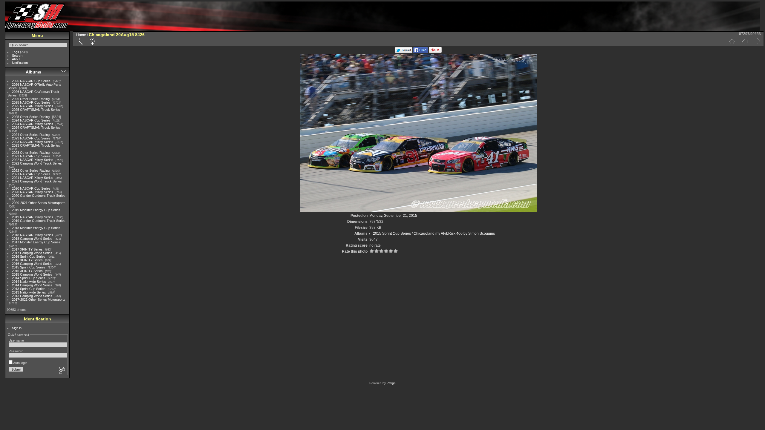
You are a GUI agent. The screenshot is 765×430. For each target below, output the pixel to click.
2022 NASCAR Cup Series (31, 156)
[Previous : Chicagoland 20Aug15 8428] (744, 41)
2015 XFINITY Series (27, 271)
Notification (20, 62)
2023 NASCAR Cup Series (31, 138)
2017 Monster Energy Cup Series (36, 242)
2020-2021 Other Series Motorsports (38, 203)
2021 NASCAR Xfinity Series (32, 177)
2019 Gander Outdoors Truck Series (38, 220)
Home (81, 35)
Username (16, 340)
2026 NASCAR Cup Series (31, 81)
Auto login (20, 363)
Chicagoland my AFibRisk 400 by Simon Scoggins (454, 233)
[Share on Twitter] (403, 52)
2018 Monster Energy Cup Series (36, 228)
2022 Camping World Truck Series (37, 163)
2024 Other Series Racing (31, 134)
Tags (15, 52)
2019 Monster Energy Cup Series (36, 210)
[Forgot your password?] (61, 371)
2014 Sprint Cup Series (28, 278)
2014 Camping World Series (32, 285)
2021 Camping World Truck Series (37, 181)
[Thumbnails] (732, 41)
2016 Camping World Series (32, 263)
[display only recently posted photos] (64, 72)
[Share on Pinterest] (435, 52)
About (16, 59)
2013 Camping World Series (32, 296)
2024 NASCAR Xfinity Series (32, 124)
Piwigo (391, 383)
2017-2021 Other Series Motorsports (38, 299)
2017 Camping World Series (32, 253)
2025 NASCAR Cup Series (31, 102)
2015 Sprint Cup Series (28, 267)
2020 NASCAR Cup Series (31, 188)
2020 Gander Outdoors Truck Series (38, 195)
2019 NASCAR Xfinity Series (32, 217)
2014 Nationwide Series (29, 281)
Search (17, 55)
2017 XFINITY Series (27, 249)
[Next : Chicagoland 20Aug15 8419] (757, 41)
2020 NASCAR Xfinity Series (32, 192)
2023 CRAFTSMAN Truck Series (36, 145)
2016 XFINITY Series (27, 260)
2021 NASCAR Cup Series (31, 174)
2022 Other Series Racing (31, 170)
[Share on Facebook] (420, 52)
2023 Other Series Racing (31, 152)
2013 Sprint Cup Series (28, 289)
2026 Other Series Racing (31, 99)
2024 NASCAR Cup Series (31, 120)
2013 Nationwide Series (29, 292)
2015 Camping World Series (32, 274)
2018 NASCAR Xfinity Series (32, 235)
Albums (33, 72)
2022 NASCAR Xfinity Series (32, 160)
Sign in (17, 328)
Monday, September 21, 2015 (393, 216)
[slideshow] (93, 41)
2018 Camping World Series (32, 238)
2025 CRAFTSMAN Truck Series (36, 109)
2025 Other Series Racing (31, 117)
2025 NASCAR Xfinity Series (32, 106)
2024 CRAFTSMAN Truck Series (36, 127)
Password (16, 351)
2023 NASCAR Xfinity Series (32, 142)
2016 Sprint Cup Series (28, 256)
